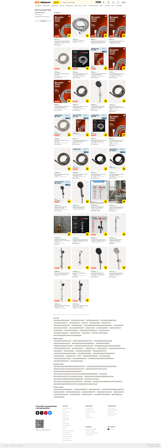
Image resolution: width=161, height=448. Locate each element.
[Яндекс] (157, 446)
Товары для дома (66, 419)
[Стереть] (91, 2)
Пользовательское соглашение (16, 445)
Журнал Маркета (89, 417)
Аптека (64, 421)
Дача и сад (65, 427)
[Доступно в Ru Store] (50, 414)
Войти (123, 2)
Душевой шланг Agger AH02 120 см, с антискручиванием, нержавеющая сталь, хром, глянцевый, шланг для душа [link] (98, 42)
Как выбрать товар (89, 408)
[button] (57, 13)
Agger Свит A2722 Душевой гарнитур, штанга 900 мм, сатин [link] (62, 306)
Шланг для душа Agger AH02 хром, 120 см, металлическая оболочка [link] (117, 74)
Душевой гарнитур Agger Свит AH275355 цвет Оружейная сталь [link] (98, 274)
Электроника (65, 415)
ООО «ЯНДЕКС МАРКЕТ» (154, 444)
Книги (64, 428)
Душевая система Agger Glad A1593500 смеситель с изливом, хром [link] (62, 240)
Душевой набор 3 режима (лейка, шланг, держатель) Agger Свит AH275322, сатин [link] (98, 107)
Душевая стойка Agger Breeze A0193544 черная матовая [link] (115, 240)
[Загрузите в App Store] (37, 414)
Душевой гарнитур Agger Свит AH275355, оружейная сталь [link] (79, 207)
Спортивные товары (67, 432)
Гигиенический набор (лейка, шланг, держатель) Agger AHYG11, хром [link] (116, 207)
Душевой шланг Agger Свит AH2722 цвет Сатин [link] (61, 74)
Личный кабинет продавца (91, 429)
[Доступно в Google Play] (41, 414)
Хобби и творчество (67, 425)
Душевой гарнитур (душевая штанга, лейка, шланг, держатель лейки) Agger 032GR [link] (80, 240)
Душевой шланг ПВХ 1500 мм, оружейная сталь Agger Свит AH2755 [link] (117, 107)
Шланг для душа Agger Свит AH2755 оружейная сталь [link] (61, 175)
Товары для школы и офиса (68, 430)
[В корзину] (69, 36)
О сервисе (88, 413)
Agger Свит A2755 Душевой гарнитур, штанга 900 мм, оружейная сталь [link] (62, 274)
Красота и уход (66, 423)
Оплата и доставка (89, 410)
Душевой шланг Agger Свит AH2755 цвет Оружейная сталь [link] (80, 107)
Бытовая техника (66, 412)
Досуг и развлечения (67, 408)
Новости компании (111, 408)
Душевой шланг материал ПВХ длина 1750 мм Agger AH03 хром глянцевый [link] (62, 42)
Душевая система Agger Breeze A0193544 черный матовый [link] (97, 207)
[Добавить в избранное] (69, 16)
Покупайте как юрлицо (90, 412)
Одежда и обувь (66, 417)
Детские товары (66, 438)
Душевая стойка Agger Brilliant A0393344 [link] (79, 274)
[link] (61, 320)
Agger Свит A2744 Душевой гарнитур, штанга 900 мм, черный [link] (80, 306)
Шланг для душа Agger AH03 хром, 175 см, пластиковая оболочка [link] (99, 74)
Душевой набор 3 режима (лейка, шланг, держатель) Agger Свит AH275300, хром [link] (116, 274)
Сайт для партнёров (90, 434)
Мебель (64, 410)
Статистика (5, 445)
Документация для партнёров (92, 432)
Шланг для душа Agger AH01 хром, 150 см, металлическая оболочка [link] (80, 74)
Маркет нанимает (111, 415)
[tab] (38, 5)
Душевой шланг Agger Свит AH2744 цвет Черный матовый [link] (98, 175)
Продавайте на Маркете (90, 430)
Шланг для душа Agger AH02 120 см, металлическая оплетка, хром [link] (116, 141)
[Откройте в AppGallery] (46, 414)
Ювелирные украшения (67, 440)
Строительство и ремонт (68, 436)
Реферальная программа (113, 410)
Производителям (111, 412)
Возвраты (88, 415)
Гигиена (64, 413)
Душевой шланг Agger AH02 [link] (78, 40)
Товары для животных (67, 434)
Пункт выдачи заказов (112, 413)
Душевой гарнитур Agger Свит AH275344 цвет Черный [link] (60, 207)
